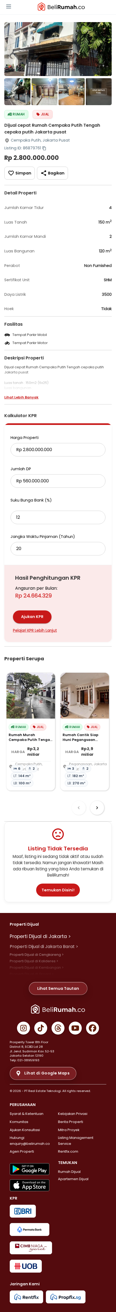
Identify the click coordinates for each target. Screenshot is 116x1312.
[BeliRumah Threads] (58, 1028)
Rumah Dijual (69, 1171)
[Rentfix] (26, 1296)
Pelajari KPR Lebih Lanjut (35, 630)
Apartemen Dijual (73, 1179)
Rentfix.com (68, 1151)
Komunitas (19, 1121)
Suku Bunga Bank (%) (31, 500)
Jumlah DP (21, 469)
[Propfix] (66, 1296)
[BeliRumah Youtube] (75, 1028)
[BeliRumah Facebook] (92, 1028)
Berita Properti (70, 1121)
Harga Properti (25, 437)
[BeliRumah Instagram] (23, 1028)
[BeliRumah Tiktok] (40, 1028)
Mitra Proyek (68, 1130)
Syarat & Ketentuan (26, 1113)
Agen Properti (22, 1151)
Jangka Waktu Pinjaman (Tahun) (43, 536)
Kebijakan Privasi (72, 1113)
